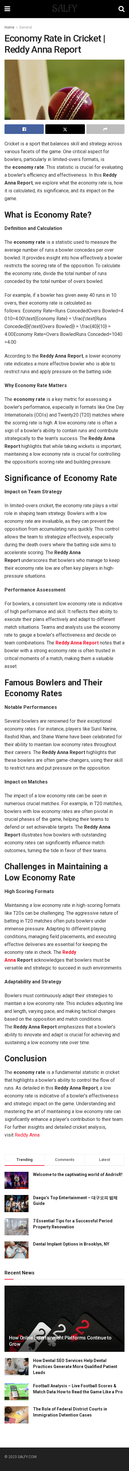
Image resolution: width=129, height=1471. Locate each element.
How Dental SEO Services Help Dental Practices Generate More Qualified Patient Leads (75, 1366)
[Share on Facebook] (24, 129)
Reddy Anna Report (77, 643)
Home (9, 27)
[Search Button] (121, 9)
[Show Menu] (7, 9)
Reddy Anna (27, 1135)
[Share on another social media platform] (105, 129)
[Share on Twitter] (65, 129)
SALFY (64, 9)
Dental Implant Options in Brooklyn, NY (71, 1244)
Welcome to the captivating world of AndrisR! (77, 1174)
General (25, 27)
